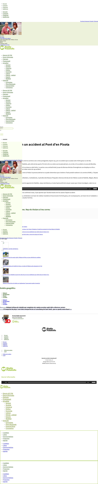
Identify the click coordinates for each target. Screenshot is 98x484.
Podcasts (5, 59)
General (8, 65)
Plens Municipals (10, 84)
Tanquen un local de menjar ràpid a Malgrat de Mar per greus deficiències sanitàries (22, 257)
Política (8, 70)
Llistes (5, 445)
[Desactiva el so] (92, 188)
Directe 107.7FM (7, 55)
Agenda (5, 440)
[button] (1, 134)
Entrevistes (9, 82)
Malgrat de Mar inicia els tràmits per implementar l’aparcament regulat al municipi (21, 283)
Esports (8, 77)
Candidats (6, 443)
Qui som (5, 3)
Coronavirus (9, 87)
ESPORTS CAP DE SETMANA (10, 248)
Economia (8, 72)
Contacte (5, 5)
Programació (6, 61)
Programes (6, 449)
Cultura (8, 73)
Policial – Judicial (10, 75)
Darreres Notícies (8, 447)
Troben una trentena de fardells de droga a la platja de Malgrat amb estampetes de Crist (22, 266)
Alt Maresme (6, 294)
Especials (5, 80)
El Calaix (2, 37)
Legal (5, 351)
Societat (8, 66)
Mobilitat (8, 79)
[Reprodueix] (3, 382)
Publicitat (5, 7)
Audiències (5, 9)
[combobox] (6, 128)
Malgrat (5, 293)
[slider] (95, 188)
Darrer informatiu (8, 57)
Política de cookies (8, 350)
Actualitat (5, 63)
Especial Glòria (10, 86)
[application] (49, 188)
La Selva (5, 297)
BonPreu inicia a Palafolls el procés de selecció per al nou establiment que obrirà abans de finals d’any (26, 231)
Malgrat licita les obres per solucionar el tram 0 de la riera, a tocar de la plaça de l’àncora (23, 234)
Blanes (4, 296)
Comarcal (8, 68)
